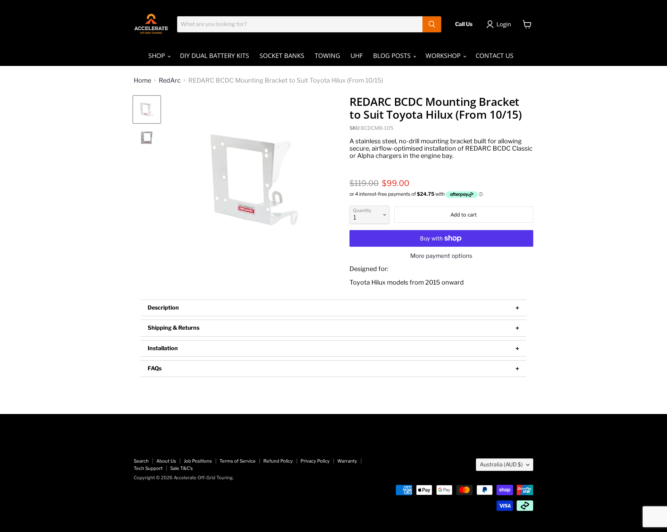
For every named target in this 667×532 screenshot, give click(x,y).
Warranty (347, 461)
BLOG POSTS (392, 55)
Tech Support (148, 468)
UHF (357, 55)
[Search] (431, 24)
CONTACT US (494, 55)
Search (141, 461)
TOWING (327, 55)
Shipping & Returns (173, 327)
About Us (166, 461)
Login (503, 24)
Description (163, 307)
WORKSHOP (444, 55)
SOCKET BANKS (282, 55)
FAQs (155, 368)
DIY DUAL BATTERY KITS (214, 55)
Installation (163, 348)
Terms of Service (238, 461)
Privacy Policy (315, 461)
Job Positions (198, 461)
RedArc (170, 80)
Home (142, 80)
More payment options (441, 256)
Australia (501, 464)
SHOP (157, 55)
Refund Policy (278, 461)
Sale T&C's (181, 468)
